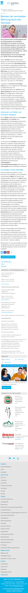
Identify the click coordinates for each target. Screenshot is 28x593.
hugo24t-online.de (18, 585)
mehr (16, 403)
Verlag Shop (20, 359)
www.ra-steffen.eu (5, 299)
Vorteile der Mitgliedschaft (14, 365)
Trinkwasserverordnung (7, 534)
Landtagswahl (4, 501)
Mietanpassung (5, 537)
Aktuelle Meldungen (6, 261)
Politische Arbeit (5, 528)
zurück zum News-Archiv (8, 256)
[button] (2, 252)
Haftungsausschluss (6, 572)
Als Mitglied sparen (6, 555)
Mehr (21, 448)
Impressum (4, 569)
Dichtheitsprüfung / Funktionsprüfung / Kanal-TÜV (14, 512)
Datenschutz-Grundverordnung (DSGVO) (11, 507)
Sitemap (9, 590)
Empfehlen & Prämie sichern (8, 558)
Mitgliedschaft (4, 553)
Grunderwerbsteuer (6, 510)
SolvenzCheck (7, 362)
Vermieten (3, 523)
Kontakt (3, 561)
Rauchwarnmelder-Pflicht (7, 515)
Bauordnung (4, 504)
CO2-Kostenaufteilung (7, 499)
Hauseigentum (5, 518)
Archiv (2, 264)
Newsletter (3, 266)
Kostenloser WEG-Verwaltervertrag (10, 547)
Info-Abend (4, 483)
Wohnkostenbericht (6, 542)
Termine (3, 493)
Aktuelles (4, 9)
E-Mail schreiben (5, 284)
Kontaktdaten (4, 564)
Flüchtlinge (4, 545)
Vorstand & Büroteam (6, 485)
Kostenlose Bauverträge (7, 539)
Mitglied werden (6, 387)
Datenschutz (4, 566)
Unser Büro (4, 488)
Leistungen (4, 480)
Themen (3, 496)
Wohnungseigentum (6, 520)
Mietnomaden (4, 531)
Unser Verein (4, 474)
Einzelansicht (10, 9)
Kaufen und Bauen (6, 526)
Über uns (3, 477)
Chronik (3, 491)
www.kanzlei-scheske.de (7, 312)
